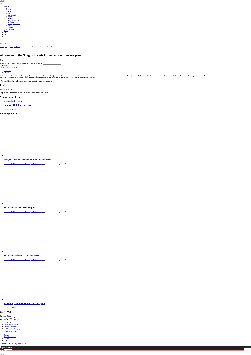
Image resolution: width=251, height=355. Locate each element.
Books (10, 25)
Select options (40, 164)
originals (10, 11)
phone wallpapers (13, 20)
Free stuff (11, 29)
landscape (17, 47)
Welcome (7, 6)
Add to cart (4, 65)
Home (2, 47)
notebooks (11, 22)
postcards (11, 18)
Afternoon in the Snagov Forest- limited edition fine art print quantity (21, 63)
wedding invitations (14, 24)
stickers (10, 17)
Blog (5, 32)
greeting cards (12, 15)
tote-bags (10, 27)
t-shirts (10, 13)
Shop (5, 8)
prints (9, 9)
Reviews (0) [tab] (7, 72)
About (6, 31)
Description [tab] (7, 71)
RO (5, 36)
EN (5, 34)
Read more (12, 109)
